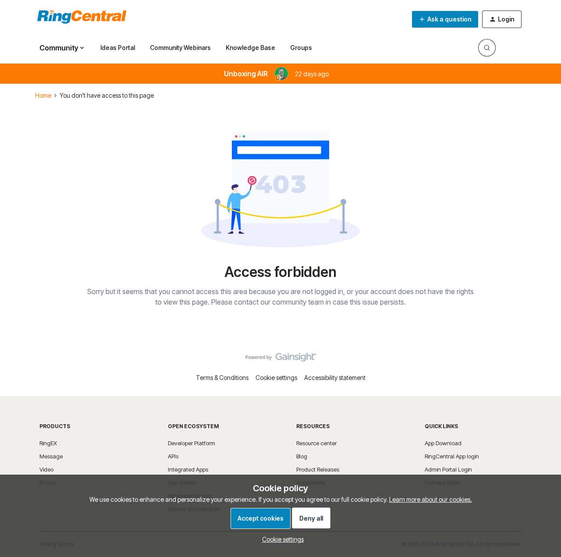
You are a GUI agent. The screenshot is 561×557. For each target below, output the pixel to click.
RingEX (48, 443)
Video (46, 469)
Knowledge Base (250, 47)
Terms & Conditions (222, 377)
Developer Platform (191, 443)
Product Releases (317, 469)
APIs (173, 456)
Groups (301, 47)
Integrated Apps (188, 469)
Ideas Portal (117, 47)
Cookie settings (276, 377)
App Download (443, 443)
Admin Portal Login (448, 469)
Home (43, 95)
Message (51, 456)
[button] (445, 19)
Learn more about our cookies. (430, 499)
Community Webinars (180, 47)
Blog (301, 456)
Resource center (316, 443)
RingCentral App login (452, 456)
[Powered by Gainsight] (280, 359)
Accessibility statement (335, 377)
